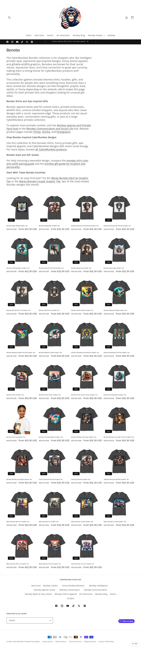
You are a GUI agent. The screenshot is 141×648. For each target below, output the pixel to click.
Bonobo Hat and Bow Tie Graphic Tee (18, 310)
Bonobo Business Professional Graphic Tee (85, 226)
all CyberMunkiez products (51, 149)
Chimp (37, 131)
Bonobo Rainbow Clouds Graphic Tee (50, 353)
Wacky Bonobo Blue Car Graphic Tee (18, 522)
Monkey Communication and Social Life (50, 128)
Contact (70, 598)
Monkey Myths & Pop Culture (38, 594)
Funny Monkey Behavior (73, 585)
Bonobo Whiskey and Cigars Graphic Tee (19, 479)
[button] (9, 17)
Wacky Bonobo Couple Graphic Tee (39, 181)
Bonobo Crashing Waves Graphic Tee (18, 268)
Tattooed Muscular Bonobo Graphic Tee (116, 479)
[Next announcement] (96, 41)
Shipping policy (90, 641)
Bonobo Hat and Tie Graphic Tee (49, 310)
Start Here (36, 585)
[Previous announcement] (45, 41)
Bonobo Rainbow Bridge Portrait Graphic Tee (21, 353)
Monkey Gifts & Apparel (66, 594)
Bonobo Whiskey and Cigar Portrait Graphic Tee (119, 437)
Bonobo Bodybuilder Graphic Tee (49, 226)
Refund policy (60, 641)
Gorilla (46, 131)
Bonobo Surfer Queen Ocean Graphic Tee (84, 395)
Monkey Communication (95, 590)
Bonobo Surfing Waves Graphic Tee (115, 395)
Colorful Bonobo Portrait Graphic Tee (51, 479)
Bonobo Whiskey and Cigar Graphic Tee (83, 437)
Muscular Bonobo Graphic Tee (80, 479)
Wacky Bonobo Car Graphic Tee (49, 522)
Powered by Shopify (32, 641)
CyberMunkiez (18, 641)
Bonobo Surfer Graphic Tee (15, 395)
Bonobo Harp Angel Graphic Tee (114, 268)
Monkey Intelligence (98, 585)
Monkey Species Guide (44, 590)
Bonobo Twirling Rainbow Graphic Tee (51, 437)
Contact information (106, 641)
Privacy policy (47, 641)
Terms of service (75, 641)
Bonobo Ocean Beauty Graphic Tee (82, 310)
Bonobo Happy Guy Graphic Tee (81, 268)
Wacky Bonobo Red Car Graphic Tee (18, 564)
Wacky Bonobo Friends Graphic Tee (115, 522)
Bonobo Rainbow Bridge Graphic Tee (115, 310)
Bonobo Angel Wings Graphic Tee (17, 226)
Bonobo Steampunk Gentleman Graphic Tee (85, 353)
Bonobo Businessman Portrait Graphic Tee (117, 226)
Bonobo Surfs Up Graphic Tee (16, 437)
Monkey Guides (50, 585)
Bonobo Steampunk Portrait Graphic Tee (116, 353)
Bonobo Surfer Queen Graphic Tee (50, 395)
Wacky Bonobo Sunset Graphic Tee (50, 564)
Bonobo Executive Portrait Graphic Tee (51, 268)
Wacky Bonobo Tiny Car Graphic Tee (82, 564)
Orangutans (63, 131)
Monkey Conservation (70, 590)
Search (113, 594)
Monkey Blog (101, 594)
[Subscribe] (50, 620)
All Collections (86, 594)
